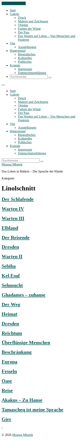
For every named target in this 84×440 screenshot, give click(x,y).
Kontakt (15, 65)
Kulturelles (25, 58)
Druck (22, 17)
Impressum (25, 69)
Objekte (23, 25)
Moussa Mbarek (12, 164)
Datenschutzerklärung (32, 72)
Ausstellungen (27, 47)
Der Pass (23, 32)
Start (13, 10)
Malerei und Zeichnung (33, 21)
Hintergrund (17, 50)
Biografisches (26, 54)
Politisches (25, 61)
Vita (12, 43)
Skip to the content (14, 3)
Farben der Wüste (29, 28)
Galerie (14, 14)
